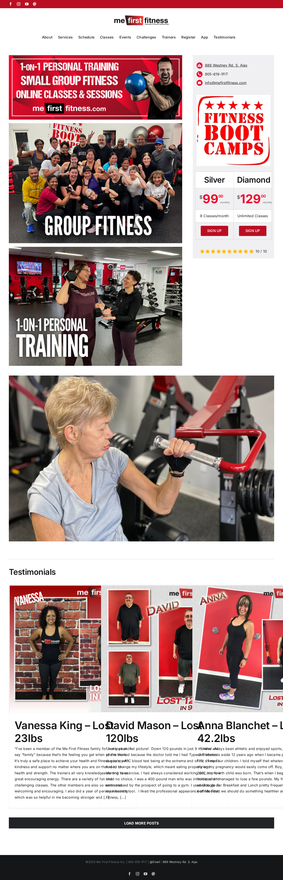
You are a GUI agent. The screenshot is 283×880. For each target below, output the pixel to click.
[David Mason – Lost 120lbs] (164, 649)
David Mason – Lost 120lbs (154, 732)
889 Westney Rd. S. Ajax (180, 862)
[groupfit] (95, 125)
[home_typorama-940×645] (95, 248)
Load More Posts (141, 823)
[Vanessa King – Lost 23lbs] (73, 649)
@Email (155, 862)
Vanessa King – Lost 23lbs (64, 732)
